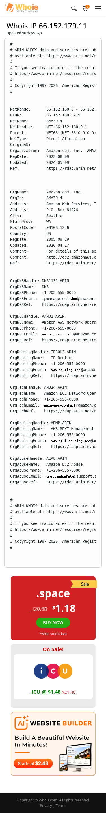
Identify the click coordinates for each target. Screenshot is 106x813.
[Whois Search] (74, 8)
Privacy (46, 805)
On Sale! (53, 649)
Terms (61, 805)
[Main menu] (96, 8)
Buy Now (53, 622)
